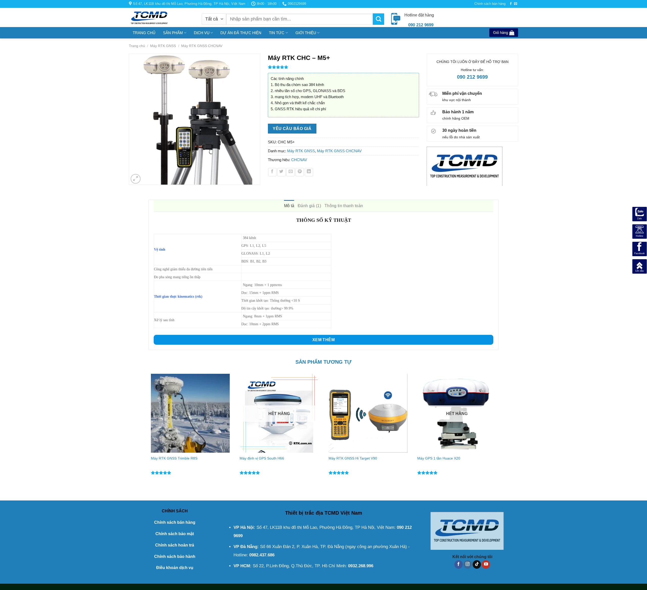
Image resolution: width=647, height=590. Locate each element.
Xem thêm (323, 340)
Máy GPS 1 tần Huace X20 (438, 458)
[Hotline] (639, 231)
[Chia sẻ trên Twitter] (281, 172)
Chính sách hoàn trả (174, 545)
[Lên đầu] (639, 266)
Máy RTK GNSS (163, 46)
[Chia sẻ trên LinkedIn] (309, 172)
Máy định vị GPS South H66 (262, 458)
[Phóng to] (136, 179)
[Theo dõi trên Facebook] (510, 4)
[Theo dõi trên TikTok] (477, 564)
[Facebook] (639, 248)
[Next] (498, 433)
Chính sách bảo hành (174, 556)
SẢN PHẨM (173, 33)
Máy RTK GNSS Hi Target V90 (353, 458)
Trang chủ (137, 46)
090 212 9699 (472, 77)
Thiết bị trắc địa (304, 513)
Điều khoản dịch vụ (174, 567)
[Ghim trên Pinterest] (299, 172)
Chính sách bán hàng (489, 4)
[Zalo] (639, 213)
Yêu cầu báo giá (292, 128)
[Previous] (148, 433)
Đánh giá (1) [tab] (309, 206)
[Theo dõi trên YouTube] (486, 564)
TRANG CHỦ (144, 33)
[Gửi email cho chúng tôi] (515, 4)
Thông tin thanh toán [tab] (344, 206)
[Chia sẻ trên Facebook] (272, 172)
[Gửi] (378, 19)
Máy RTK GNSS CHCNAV (201, 46)
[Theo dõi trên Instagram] (468, 564)
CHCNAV (299, 160)
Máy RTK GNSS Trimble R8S (174, 458)
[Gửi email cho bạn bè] (290, 172)
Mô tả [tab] (289, 206)
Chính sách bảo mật (174, 534)
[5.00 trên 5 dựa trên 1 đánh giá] (343, 67)
